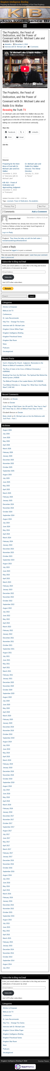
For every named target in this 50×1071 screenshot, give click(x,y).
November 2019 (8, 730)
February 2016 (8, 897)
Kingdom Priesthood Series (12, 337)
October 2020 (7, 690)
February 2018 (8, 808)
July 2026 (6, 434)
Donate (15, 399)
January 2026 (7, 456)
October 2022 (7, 601)
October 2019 (7, 734)
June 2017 (6, 838)
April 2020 (6, 712)
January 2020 (7, 723)
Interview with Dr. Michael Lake (15, 47)
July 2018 (6, 790)
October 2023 (7, 556)
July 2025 (6, 478)
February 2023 (8, 586)
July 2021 (6, 656)
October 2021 (7, 645)
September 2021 (8, 649)
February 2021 (8, 675)
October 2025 (7, 467)
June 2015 (6, 927)
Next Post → (43, 206)
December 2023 (8, 549)
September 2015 (8, 916)
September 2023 (8, 560)
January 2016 (7, 901)
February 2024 (8, 541)
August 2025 (7, 475)
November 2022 (8, 597)
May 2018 (6, 797)
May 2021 (6, 664)
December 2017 (8, 816)
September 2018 (8, 782)
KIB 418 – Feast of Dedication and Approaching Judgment (11, 185)
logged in (15, 250)
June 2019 (6, 749)
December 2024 (8, 504)
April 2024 (6, 534)
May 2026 (6, 441)
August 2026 (7, 430)
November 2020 (8, 686)
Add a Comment (39, 212)
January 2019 (7, 768)
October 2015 (7, 912)
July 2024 (6, 523)
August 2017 (7, 831)
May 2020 (6, 708)
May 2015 (6, 931)
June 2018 (6, 794)
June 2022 (6, 615)
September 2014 (8, 960)
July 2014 (6, 968)
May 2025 (6, 486)
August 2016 (7, 875)
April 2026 (6, 445)
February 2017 (8, 853)
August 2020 (7, 697)
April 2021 (6, 667)
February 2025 (8, 497)
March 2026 (7, 449)
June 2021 (6, 660)
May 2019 (6, 753)
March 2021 (7, 671)
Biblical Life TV (8, 311)
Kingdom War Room (10, 340)
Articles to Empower (10, 307)
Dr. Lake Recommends (11, 318)
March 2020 (7, 716)
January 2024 (7, 545)
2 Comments (33, 47)
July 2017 (6, 834)
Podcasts (6, 348)
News (5, 344)
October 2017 (7, 823)
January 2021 (7, 679)
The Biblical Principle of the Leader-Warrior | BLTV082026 (23, 381)
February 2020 (8, 719)
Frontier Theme (43, 1061)
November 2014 (8, 953)
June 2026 (6, 437)
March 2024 (7, 538)
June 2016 (6, 883)
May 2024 (6, 530)
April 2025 (6, 489)
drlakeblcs (8, 44)
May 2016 (6, 886)
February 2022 (8, 630)
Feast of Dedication (21, 201)
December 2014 (8, 949)
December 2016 (8, 860)
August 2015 (7, 920)
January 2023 (7, 589)
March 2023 (7, 582)
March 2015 (7, 938)
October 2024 (7, 512)
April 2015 (6, 935)
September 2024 (8, 515)
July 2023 (6, 567)
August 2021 (7, 653)
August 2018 (7, 786)
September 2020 (8, 693)
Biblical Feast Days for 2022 (32, 409)
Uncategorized (8, 351)
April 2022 (6, 623)
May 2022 (6, 619)
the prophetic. (34, 201)
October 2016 (7, 868)
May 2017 (6, 842)
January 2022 (7, 634)
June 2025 (6, 482)
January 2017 (7, 857)
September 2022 (8, 604)
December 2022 (8, 593)
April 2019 (6, 756)
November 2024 (8, 508)
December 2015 (8, 905)
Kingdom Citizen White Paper (13, 329)
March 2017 (7, 849)
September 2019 (8, 738)
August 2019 (7, 742)
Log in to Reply (7, 232)
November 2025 (8, 463)
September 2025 (8, 471)
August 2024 (7, 519)
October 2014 (7, 957)
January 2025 (7, 500)
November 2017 (8, 819)
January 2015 (7, 946)
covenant (10, 201)
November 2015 (8, 908)
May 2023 (6, 575)
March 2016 (7, 894)
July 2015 (6, 923)
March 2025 (7, 493)
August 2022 (7, 608)
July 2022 (6, 612)
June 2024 (6, 526)
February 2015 (8, 942)
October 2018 (7, 779)
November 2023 (8, 552)
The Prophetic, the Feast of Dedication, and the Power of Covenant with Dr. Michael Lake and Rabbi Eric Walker (24, 37)
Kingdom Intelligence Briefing (14, 1)
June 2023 (6, 571)
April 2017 (6, 845)
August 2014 (7, 964)
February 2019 (8, 764)
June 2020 (6, 705)
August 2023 (7, 564)
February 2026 (8, 452)
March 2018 (7, 805)
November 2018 (8, 775)
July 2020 (6, 701)
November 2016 (8, 864)
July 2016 (6, 879)
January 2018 (7, 812)
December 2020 (8, 682)
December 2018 (8, 771)
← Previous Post (8, 206)
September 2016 (8, 871)
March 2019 (7, 760)
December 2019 (8, 727)
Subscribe (8, 277)
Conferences (7, 314)
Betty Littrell (7, 416)
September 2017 (8, 827)
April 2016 (6, 890)
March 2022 (7, 627)
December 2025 (8, 460)
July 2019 (6, 745)
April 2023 (6, 578)
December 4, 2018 (21, 44)
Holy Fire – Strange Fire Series (14, 322)
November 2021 (8, 641)
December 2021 (8, 638)
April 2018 (6, 801)
